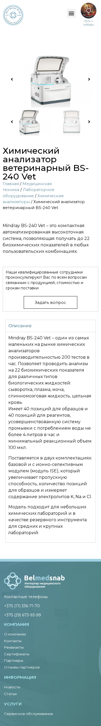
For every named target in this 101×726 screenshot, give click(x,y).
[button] (71, 13)
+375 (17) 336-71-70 (22, 605)
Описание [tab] (20, 325)
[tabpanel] (50, 437)
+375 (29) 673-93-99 (22, 615)
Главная (11, 183)
